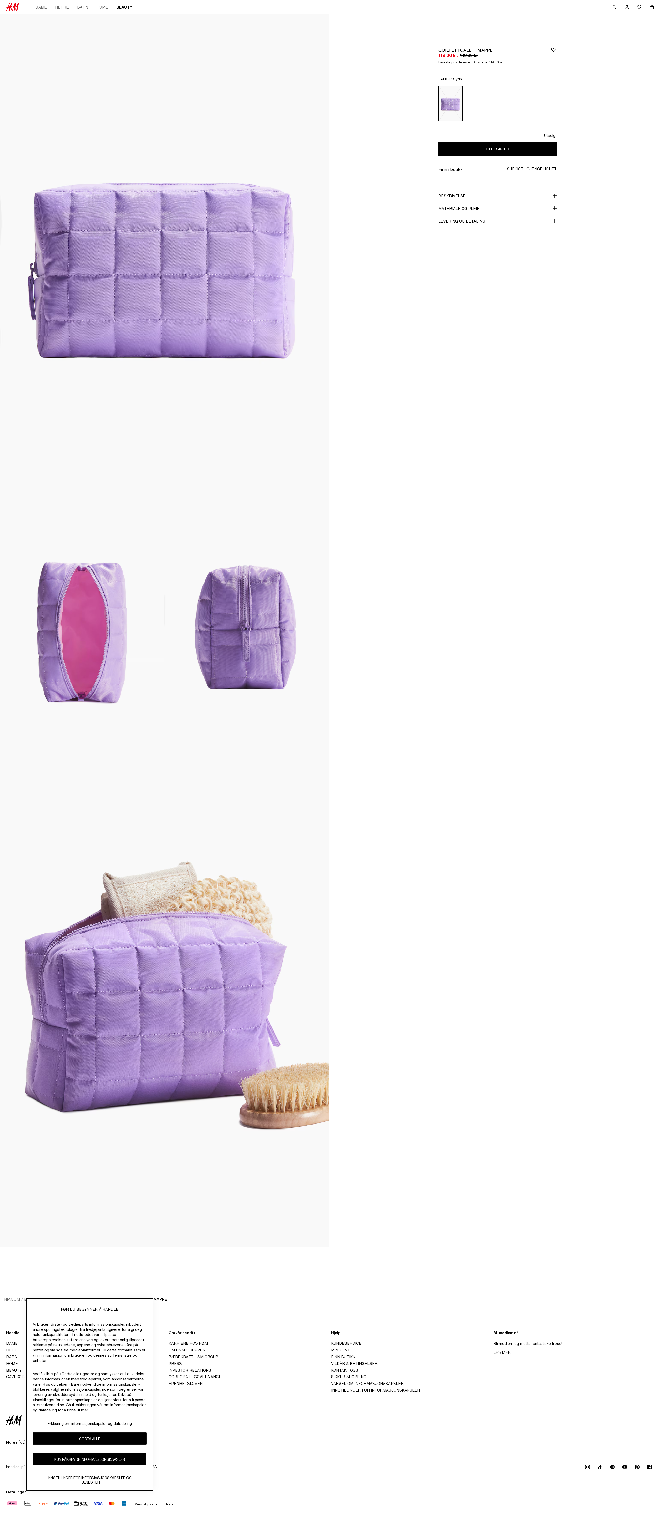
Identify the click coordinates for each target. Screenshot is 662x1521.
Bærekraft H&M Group (193, 1357)
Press (175, 1363)
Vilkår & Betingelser (354, 1363)
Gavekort (16, 1376)
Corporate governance (195, 1376)
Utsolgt (550, 135)
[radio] (450, 103)
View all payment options (154, 1504)
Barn (82, 7)
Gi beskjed (497, 149)
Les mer (502, 1352)
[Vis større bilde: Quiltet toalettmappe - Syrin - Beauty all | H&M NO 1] (164, 261)
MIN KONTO (341, 1350)
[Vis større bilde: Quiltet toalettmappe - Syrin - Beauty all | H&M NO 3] (246, 631)
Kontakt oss (344, 1370)
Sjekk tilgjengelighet (532, 169)
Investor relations (190, 1370)
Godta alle (89, 1438)
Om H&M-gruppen (187, 1350)
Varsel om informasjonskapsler (367, 1383)
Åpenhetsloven (186, 1383)
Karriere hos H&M (188, 1343)
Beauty (124, 7)
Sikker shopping (348, 1376)
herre (62, 7)
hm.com (12, 1299)
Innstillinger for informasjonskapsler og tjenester (90, 1480)
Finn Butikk (343, 1357)
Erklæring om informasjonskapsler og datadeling (89, 1423)
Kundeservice (346, 1343)
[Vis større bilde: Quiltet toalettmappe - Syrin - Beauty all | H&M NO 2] (82, 631)
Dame (41, 7)
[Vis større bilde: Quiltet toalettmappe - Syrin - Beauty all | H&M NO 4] (164, 1000)
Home (102, 7)
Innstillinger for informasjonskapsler (375, 1390)
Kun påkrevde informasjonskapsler (89, 1459)
